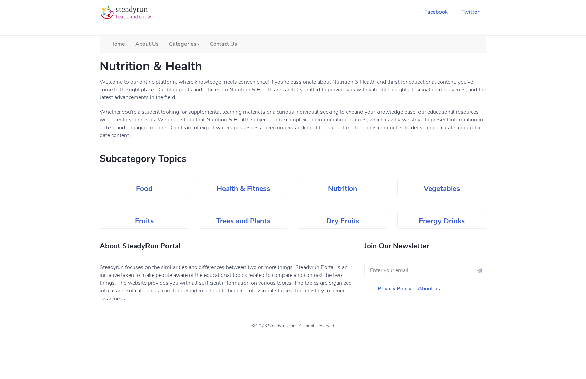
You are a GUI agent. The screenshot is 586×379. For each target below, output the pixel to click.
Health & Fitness (243, 188)
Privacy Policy (394, 288)
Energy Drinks (442, 221)
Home (117, 44)
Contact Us (223, 44)
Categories (182, 44)
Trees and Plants (243, 221)
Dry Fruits (342, 221)
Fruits (144, 221)
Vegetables (442, 188)
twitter (470, 12)
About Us (147, 44)
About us (429, 288)
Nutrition (342, 188)
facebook (436, 12)
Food (144, 188)
